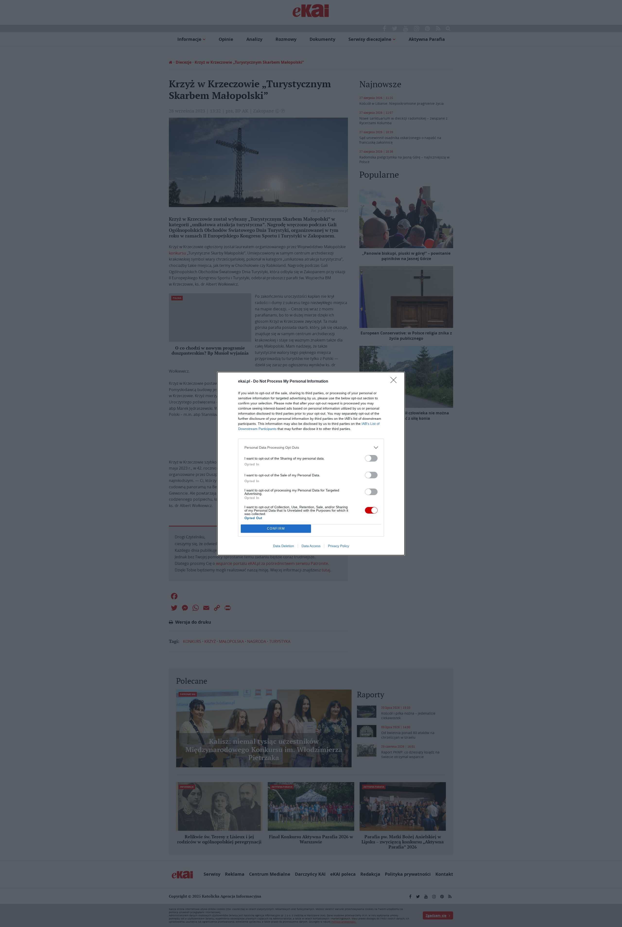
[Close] (395, 381)
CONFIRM (276, 528)
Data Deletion (283, 546)
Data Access (311, 546)
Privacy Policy (338, 546)
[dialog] (311, 463)
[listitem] (311, 447)
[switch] (371, 458)
